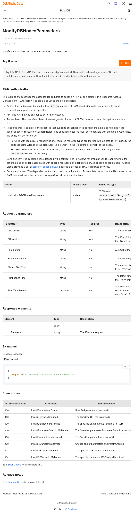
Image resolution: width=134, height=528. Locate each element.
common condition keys (46, 166)
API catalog (121, 18)
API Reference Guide (103, 18)
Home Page (8, 18)
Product (125, 43)
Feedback (72, 509)
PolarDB (20, 18)
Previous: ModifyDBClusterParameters (22, 493)
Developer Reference (36, 18)
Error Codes (14, 464)
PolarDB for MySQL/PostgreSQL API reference (70, 18)
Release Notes (16, 482)
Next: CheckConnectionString (116, 493)
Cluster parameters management (20, 21)
